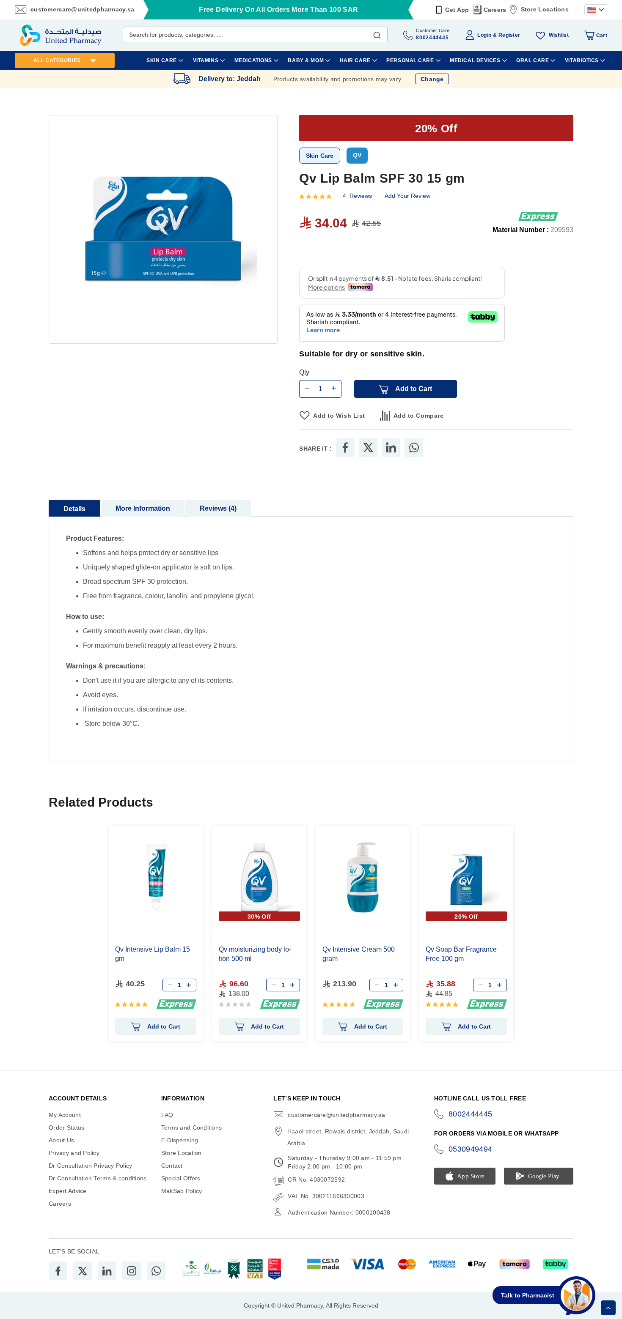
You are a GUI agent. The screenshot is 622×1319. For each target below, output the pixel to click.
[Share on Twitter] (368, 447)
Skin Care (319, 155)
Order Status (66, 1127)
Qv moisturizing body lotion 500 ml (255, 954)
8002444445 (471, 1114)
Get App (457, 9)
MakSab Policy (181, 1191)
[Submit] (377, 33)
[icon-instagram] (131, 1271)
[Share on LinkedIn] (391, 447)
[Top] (608, 1307)
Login (484, 35)
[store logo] (60, 35)
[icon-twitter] (82, 1271)
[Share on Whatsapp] (414, 447)
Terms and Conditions (191, 1127)
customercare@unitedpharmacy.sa (82, 9)
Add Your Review (407, 195)
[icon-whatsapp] (156, 1271)
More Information (143, 508)
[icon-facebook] (58, 1271)
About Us (61, 1140)
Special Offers (181, 1178)
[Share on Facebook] (345, 447)
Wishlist (559, 35)
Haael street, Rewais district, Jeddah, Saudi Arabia (348, 1137)
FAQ (167, 1114)
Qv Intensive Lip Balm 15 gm (152, 954)
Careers (495, 9)
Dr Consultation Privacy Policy (90, 1165)
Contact (172, 1165)
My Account (65, 1114)
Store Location (181, 1152)
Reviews (217, 508)
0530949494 (471, 1149)
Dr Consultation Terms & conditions (98, 1178)
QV (357, 155)
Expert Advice (68, 1191)
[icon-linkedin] (107, 1271)
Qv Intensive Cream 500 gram (358, 954)
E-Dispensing (179, 1140)
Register (509, 35)
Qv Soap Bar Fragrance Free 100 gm (461, 954)
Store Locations (545, 9)
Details (74, 508)
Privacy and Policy (74, 1152)
